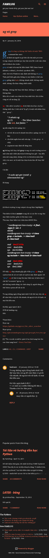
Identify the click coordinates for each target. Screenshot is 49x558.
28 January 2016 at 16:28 (29, 393)
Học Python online (20, 16)
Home (5, 16)
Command (21, 349)
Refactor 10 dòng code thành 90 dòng (19, 520)
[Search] (39, 4)
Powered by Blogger (26, 548)
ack (13, 123)
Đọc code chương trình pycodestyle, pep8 (20, 518)
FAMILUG (9, 4)
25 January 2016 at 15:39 (28, 367)
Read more (41, 479)
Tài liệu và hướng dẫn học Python (20, 452)
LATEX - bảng (11, 492)
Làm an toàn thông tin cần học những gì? (20, 522)
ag (10, 349)
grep (29, 349)
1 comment (15, 508)
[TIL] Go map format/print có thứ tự (19, 534)
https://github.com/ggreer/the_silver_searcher (22, 326)
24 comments (16, 479)
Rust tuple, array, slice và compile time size (21, 530)
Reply (12, 402)
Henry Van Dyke (25, 342)
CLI (14, 349)
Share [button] (41, 349)
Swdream (13, 367)
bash (17, 80)
